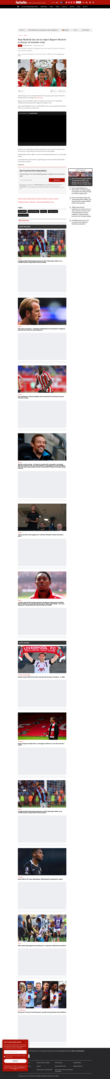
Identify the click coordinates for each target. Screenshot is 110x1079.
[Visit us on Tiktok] (74, 2)
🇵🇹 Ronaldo (65, 30)
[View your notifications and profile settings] (90, 2)
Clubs (78, 6)
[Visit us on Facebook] (61, 2)
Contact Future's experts (43, 1062)
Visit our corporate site (77, 1051)
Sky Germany (39, 98)
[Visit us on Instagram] (69, 2)
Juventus (43, 211)
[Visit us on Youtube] (66, 2)
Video (57, 6)
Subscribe (78, 2)
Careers (39, 1066)
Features (64, 6)
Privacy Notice (22, 186)
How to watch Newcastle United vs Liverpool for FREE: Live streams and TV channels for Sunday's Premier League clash (81, 181)
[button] (93, 2)
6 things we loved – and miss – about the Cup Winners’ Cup (36, 202)
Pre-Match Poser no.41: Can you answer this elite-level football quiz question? (80, 222)
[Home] (18, 6)
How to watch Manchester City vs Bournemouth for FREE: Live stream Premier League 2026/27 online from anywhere (81, 200)
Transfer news (53, 211)
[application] (42, 128)
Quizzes (72, 6)
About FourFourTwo (60, 1066)
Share (22, 91)
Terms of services (39, 184)
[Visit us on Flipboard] (71, 2)
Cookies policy (77, 1062)
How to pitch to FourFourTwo (44, 1069)
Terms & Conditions (14, 1068)
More (84, 6)
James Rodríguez (33, 211)
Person (20, 35)
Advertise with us (78, 1066)
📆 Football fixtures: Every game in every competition (43, 30)
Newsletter (44, 6)
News (51, 6)
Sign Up (15, 1061)
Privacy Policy (21, 1067)
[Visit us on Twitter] (64, 2)
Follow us (55, 91)
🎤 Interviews (85, 30)
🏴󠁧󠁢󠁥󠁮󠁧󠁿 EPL (75, 30)
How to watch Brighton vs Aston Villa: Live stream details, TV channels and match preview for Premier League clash (81, 190)
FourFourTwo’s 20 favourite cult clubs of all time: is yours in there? (38, 199)
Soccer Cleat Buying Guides (30, 6)
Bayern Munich (23, 215)
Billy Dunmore (28, 45)
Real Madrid (22, 211)
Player (25, 35)
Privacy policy (58, 1062)
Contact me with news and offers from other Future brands (15, 1056)
